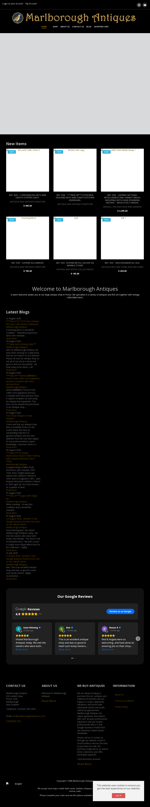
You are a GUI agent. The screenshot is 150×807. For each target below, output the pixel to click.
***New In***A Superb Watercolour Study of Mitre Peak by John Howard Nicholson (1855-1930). (23, 457)
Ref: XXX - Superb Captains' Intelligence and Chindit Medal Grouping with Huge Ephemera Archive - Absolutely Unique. (122, 199)
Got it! (118, 795)
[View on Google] (19, 629)
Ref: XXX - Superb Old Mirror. (27, 262)
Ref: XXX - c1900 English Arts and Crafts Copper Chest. (27, 196)
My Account (31, 3)
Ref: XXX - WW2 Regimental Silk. (122, 262)
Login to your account (12, 3)
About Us (119, 694)
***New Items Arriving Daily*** (21, 344)
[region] (75, 85)
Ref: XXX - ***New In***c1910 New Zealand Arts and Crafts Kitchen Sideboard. (75, 198)
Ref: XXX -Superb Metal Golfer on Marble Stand (75, 264)
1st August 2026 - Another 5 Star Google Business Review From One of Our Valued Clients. (23, 521)
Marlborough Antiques (16, 327)
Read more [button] (22, 649)
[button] (12, 638)
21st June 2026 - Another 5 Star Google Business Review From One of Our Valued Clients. (23, 559)
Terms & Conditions (124, 700)
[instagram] (139, 5)
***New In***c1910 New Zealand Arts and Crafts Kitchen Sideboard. (22, 323)
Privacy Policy (121, 706)
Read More (11, 338)
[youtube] (145, 5)
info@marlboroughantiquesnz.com (28, 716)
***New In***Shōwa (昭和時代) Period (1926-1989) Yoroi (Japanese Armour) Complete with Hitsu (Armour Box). (23, 380)
